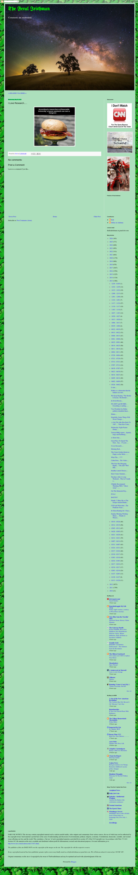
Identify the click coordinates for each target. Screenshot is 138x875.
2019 (111, 261)
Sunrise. (111, 679)
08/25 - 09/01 (115, 342)
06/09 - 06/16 (115, 378)
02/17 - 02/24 (115, 564)
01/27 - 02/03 (115, 574)
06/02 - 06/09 (115, 381)
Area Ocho (113, 741)
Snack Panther (113, 601)
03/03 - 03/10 (115, 557)
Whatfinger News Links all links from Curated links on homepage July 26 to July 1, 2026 (119, 816)
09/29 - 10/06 (115, 326)
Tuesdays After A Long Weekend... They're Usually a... (120, 479)
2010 (111, 591)
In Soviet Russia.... (117, 401)
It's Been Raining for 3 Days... (120, 511)
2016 (111, 271)
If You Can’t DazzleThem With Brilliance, (119, 712)
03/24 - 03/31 (115, 548)
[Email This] (32, 154)
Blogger (73, 862)
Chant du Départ (115, 756)
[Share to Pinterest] (40, 154)
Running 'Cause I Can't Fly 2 (119, 684)
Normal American (115, 805)
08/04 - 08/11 (115, 352)
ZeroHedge (113, 822)
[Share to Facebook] (38, 154)
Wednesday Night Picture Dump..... (119, 428)
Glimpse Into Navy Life (116, 743)
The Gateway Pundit (116, 627)
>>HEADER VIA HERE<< (17, 93)
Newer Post (12, 216)
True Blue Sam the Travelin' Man (118, 618)
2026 (111, 238)
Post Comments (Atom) (24, 220)
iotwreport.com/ (114, 599)
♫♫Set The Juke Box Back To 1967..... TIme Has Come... (121, 423)
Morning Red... (116, 449)
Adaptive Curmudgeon (117, 748)
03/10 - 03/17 (115, 554)
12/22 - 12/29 (115, 287)
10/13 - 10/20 (115, 319)
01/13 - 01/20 (115, 580)
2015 (111, 274)
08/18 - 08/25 (115, 345)
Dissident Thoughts (115, 774)
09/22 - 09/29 (115, 329)
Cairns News (113, 763)
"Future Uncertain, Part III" (117, 686)
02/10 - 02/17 (115, 567)
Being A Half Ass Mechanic (118, 750)
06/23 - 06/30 (115, 371)
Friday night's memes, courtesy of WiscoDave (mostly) (119, 610)
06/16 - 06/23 (115, 375)
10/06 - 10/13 (115, 323)
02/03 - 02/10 (115, 570)
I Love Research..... (117, 446)
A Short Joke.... (116, 438)
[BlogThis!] (34, 154)
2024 (111, 245)
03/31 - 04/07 (115, 544)
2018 (111, 264)
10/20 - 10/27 (115, 316)
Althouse (112, 677)
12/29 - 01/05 (115, 283)
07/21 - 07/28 (115, 358)
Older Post (97, 216)
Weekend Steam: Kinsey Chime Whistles (119, 621)
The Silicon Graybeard (117, 654)
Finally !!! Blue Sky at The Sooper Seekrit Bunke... (119, 501)
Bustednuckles (114, 709)
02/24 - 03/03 (115, 561)
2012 (111, 584)
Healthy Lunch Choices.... (119, 471)
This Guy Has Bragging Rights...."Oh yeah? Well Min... (120, 465)
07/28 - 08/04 (115, 355)
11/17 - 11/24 (115, 303)
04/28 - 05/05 (115, 531)
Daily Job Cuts (114, 793)
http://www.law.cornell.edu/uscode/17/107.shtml (23, 843)
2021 (111, 255)
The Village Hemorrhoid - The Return (118, 719)
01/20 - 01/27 (115, 577)
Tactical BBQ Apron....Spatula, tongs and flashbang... (121, 433)
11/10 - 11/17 (115, 306)
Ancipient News (114, 790)
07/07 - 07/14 (115, 365)
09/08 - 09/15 (115, 336)
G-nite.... (114, 387)
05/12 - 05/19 (115, 525)
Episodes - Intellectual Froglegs (116, 797)
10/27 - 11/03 (115, 313)
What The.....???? (116, 457)
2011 (111, 587)
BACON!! (114, 497)
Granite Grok (114, 643)
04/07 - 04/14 (115, 541)
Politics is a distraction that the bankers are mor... (120, 391)
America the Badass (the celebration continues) (117, 801)
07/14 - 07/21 (115, 362)
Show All (129, 691)
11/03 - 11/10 (115, 309)
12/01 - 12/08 (115, 297)
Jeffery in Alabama (117, 223)
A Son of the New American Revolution (118, 699)
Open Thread (113, 665)
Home (55, 216)
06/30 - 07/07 (115, 368)
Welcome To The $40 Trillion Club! (118, 777)
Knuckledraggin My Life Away (117, 607)
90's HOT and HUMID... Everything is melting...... (120, 405)
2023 (111, 248)
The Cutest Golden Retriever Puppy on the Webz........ (120, 453)
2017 (111, 268)
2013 (111, 281)
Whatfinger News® (115, 811)
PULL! (113, 494)
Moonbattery (113, 663)
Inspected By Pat (115, 727)
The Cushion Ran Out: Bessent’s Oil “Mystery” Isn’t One (119, 703)
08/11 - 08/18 (115, 349)
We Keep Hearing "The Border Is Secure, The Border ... (121, 397)
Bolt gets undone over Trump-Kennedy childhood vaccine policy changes (118, 767)
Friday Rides (113, 722)
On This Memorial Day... (119, 491)
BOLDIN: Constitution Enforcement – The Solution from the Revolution (118, 646)
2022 (111, 251)
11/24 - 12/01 (115, 300)
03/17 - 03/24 (115, 551)
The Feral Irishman (29, 9)
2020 (111, 258)
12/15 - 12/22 (115, 290)
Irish (112, 220)
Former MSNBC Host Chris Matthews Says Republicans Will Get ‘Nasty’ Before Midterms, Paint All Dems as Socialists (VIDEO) (118, 633)
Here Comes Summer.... (118, 474)
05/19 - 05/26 (115, 521)
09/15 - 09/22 (115, 332)
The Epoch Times (115, 808)
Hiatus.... (114, 414)
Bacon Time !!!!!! (115, 734)
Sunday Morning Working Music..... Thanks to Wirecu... (119, 516)
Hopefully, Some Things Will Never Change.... (120, 418)
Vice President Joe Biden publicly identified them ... (120, 410)
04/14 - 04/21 (115, 538)
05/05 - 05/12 (115, 528)
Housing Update (114, 758)
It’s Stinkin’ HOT (114, 729)
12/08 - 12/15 (115, 293)
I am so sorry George (116, 672)
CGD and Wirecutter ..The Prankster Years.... (119, 506)
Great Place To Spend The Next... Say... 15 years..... (120, 442)
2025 (111, 242)
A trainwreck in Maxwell (117, 670)
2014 (111, 277)
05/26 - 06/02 (115, 384)
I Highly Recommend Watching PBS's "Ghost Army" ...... (119, 486)
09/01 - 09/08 (115, 339)
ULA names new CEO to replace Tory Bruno (119, 657)
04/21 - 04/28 (115, 535)
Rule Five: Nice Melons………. (119, 736)
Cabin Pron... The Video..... (120, 460)
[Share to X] (36, 154)
